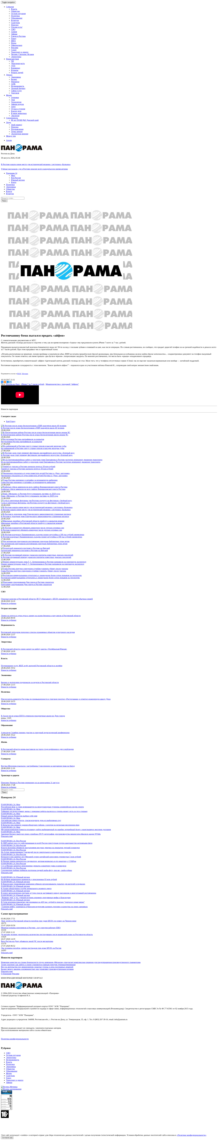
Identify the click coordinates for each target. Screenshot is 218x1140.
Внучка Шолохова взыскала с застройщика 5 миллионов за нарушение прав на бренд (38, 766)
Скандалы (15, 23)
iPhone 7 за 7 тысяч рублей (32, 384)
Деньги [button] (9, 75)
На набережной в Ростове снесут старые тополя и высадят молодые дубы (32, 448)
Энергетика (16, 57)
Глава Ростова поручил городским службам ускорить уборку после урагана (33, 571)
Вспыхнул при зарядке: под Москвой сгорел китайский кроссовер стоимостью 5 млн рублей (41, 857)
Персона (14, 127)
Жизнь (9, 1073)
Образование (16, 18)
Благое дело (16, 111)
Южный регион (18, 180)
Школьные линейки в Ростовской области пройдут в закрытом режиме (31, 523)
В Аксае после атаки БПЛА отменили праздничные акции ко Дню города (33, 716)
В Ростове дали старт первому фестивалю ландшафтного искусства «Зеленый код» (37, 455)
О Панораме (6, 974)
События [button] (10, 7)
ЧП (12, 61)
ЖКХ (13, 41)
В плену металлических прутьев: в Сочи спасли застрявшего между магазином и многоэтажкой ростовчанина (48, 893)
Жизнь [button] (9, 95)
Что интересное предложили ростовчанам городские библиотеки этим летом (34, 544)
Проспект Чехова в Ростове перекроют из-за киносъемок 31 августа (30, 783)
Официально (16, 45)
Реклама (14, 48)
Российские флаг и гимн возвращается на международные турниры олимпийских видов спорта (42, 807)
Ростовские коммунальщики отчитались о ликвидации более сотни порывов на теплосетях (40, 578)
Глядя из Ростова (18, 36)
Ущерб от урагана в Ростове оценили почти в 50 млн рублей (27, 469)
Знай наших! (16, 125)
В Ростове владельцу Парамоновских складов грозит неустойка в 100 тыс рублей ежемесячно (41, 537)
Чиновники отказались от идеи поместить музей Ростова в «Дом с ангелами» (34, 476)
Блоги (13, 182)
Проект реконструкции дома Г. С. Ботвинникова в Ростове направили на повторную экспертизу (42, 564)
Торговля (15, 93)
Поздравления (17, 129)
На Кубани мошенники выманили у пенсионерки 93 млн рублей (29, 879)
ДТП (13, 66)
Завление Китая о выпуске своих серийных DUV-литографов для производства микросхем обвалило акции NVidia (51, 834)
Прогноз (14, 25)
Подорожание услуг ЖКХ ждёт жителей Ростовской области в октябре (31, 666)
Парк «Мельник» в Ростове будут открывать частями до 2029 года (29, 496)
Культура (15, 20)
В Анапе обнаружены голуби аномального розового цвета (26, 888)
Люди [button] (8, 122)
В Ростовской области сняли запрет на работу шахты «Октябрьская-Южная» (34, 649)
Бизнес (14, 79)
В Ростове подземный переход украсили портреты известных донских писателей (36, 557)
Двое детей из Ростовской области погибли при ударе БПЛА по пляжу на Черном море (38, 921)
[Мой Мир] (8, 382)
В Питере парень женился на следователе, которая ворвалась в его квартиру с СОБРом (38, 861)
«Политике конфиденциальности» (191, 1135)
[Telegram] (10, 382)
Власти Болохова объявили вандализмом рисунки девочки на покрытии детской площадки (40, 848)
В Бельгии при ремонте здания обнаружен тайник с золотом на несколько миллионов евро (40, 825)
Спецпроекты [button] (12, 118)
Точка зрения (16, 131)
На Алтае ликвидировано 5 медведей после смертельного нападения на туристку (36, 852)
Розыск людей (17, 72)
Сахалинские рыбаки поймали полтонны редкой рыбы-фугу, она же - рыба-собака (36, 870)
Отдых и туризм (18, 109)
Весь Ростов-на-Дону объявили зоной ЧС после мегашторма (27, 941)
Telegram (25, 374)
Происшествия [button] (12, 59)
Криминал (15, 68)
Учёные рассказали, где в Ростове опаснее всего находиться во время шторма (34, 169)
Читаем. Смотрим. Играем (22, 54)
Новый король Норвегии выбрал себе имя (19, 816)
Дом (13, 100)
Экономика (16, 77)
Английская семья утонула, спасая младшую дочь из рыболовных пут (31, 820)
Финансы (15, 82)
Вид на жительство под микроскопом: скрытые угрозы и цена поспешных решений (37, 967)
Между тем (11, 136)
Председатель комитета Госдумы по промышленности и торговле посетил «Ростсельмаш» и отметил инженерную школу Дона (56, 699)
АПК (13, 84)
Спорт (14, 50)
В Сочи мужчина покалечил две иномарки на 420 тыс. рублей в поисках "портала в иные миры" (43, 902)
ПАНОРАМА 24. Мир (10, 804)
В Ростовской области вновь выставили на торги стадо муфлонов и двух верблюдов (37, 749)
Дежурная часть (18, 63)
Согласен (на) (7, 1138)
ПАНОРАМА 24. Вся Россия (13, 841)
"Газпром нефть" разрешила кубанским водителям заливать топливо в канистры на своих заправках (44, 907)
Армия (14, 32)
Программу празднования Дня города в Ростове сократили (26, 584)
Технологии (16, 102)
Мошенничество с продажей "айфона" (62, 384)
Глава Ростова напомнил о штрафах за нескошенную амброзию (28, 482)
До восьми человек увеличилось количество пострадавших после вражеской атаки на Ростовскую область (47, 934)
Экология (15, 116)
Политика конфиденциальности (15, 1039)
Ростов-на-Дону (13, 384)
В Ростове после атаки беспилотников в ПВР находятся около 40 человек (32, 428)
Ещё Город (10, 421)
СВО (13, 29)
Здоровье (15, 97)
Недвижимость (17, 86)
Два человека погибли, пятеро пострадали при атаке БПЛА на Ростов (31, 948)
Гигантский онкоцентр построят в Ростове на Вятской (24, 550)
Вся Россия (16, 178)
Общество (15, 11)
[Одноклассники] (5, 382)
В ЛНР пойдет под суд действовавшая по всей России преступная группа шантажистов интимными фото (46, 843)
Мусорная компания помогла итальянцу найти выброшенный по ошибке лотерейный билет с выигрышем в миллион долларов (56, 829)
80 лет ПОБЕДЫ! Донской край (25, 120)
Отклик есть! (16, 27)
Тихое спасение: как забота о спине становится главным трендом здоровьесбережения (38, 965)
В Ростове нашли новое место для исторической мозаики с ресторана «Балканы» (36, 164)
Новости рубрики (8, 603)
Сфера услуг (16, 91)
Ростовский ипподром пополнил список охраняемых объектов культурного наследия (38, 632)
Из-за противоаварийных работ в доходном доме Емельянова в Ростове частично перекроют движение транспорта (50, 462)
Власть (14, 9)
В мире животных (19, 113)
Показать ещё (7, 836)
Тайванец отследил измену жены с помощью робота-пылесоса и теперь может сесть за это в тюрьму (44, 811)
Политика (15, 16)
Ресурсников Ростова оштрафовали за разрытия (21, 441)
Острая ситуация (18, 13)
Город (13, 38)
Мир (13, 175)
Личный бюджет (18, 88)
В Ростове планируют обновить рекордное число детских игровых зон (31, 530)
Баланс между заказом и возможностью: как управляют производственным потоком (37, 969)
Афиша (14, 34)
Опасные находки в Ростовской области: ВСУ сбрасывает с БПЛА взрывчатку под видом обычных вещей (47, 599)
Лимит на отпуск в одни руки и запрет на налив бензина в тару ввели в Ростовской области (41, 616)
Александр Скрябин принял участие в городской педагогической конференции (35, 733)
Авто (13, 106)
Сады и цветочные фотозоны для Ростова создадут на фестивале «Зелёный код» (35, 503)
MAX (19, 374)
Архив (9, 140)
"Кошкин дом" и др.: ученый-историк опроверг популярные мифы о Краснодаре (36, 897)
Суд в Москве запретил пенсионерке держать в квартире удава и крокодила (33, 866)
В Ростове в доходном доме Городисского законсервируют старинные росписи (35, 516)
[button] (11, 173)
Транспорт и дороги (19, 52)
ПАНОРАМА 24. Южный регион (15, 877)
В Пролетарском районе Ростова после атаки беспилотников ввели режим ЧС (34, 435)
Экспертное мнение (19, 134)
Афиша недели (17, 104)
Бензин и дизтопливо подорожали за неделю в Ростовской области (30, 682)
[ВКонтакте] (2, 382)
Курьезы (14, 70)
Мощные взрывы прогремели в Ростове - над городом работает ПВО (31, 928)
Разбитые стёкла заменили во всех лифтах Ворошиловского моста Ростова (33, 489)
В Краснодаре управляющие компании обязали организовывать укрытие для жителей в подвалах (43, 884)
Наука (13, 43)
